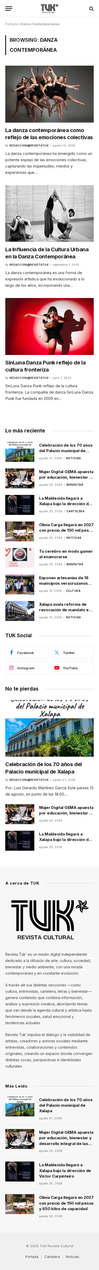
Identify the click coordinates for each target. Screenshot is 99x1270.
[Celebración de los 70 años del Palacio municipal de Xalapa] (19, 452)
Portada (11, 24)
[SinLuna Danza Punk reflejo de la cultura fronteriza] (49, 326)
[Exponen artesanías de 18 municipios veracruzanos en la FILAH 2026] (19, 584)
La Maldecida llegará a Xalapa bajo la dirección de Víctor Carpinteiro (65, 504)
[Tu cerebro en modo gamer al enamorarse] (19, 558)
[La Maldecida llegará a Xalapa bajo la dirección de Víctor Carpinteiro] (19, 505)
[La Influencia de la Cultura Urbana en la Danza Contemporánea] (49, 213)
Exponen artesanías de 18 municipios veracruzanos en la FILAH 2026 (63, 583)
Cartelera (52, 1257)
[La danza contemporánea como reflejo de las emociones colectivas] (49, 94)
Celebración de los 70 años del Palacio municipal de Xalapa (65, 451)
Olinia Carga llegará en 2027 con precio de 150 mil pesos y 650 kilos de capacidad (66, 530)
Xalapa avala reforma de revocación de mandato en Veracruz (65, 610)
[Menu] (8, 8)
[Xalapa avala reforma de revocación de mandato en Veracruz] (19, 611)
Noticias (72, 1257)
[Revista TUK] (49, 8)
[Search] (91, 8)
